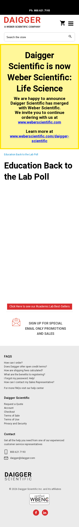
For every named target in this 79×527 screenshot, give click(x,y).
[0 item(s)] (63, 22)
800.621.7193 (18, 452)
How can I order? (13, 363)
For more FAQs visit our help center (24, 388)
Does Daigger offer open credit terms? (25, 366)
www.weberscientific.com (39, 122)
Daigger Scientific (22, 23)
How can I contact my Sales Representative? (29, 382)
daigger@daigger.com (22, 458)
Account (9, 408)
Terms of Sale (12, 416)
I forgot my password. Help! (19, 378)
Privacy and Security (15, 423)
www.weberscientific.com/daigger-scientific (39, 139)
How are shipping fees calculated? (23, 370)
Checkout (9, 412)
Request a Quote (13, 404)
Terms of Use (11, 419)
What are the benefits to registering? (24, 374)
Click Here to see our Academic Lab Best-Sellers (40, 306)
